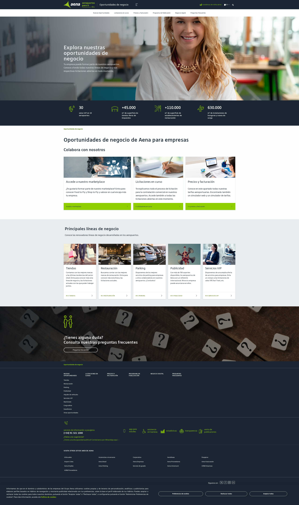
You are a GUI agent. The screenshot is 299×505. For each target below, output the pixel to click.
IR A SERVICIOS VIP (212, 296)
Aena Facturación (208, 462)
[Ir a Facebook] (225, 483)
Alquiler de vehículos (71, 395)
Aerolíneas (171, 457)
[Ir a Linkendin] (233, 483)
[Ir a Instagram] (229, 483)
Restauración (68, 384)
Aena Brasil (102, 462)
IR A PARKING (140, 296)
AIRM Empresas (207, 466)
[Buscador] (233, 4)
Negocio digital (180, 13)
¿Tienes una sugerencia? (74, 437)
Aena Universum (173, 466)
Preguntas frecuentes (198, 13)
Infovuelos (68, 457)
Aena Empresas (138, 462)
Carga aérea (68, 405)
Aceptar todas (268, 494)
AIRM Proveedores (70, 470)
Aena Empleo (68, 466)
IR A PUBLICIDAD (176, 296)
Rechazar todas (226, 494)
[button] (92, 429)
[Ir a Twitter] (221, 483)
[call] (92, 424)
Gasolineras (68, 409)
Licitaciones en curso (121, 13)
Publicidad (67, 391)
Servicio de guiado (139, 466)
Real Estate (67, 402)
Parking (66, 387)
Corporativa (137, 457)
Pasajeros (205, 457)
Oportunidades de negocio (114, 4)
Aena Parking (103, 466)
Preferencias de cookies (180, 494)
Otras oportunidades (71, 413)
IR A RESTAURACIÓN (108, 296)
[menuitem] (101, 13)
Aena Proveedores (173, 462)
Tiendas (66, 380)
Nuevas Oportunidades (101, 13)
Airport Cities (68, 462)
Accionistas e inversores (107, 457)
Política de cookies (48, 497)
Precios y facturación (140, 13)
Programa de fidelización (162, 13)
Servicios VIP (68, 398)
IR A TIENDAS (70, 296)
